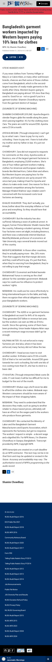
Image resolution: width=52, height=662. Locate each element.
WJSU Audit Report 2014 (14, 579)
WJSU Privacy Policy (12, 605)
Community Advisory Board (15, 538)
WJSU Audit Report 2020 (14, 543)
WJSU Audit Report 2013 (14, 574)
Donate (44, 4)
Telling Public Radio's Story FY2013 (18, 558)
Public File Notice (11, 590)
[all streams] (49, 659)
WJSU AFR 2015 (11, 621)
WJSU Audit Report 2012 (14, 569)
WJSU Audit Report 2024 (14, 631)
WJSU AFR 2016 (11, 532)
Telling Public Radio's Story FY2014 (18, 564)
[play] (3, 659)
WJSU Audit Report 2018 (14, 527)
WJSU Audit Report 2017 (14, 548)
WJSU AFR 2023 (11, 626)
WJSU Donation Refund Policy (16, 600)
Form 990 (8, 553)
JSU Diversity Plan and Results (16, 595)
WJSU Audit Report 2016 (14, 517)
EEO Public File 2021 (12, 522)
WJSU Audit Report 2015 (14, 615)
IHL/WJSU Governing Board (15, 610)
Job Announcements (13, 584)
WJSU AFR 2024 (11, 636)
